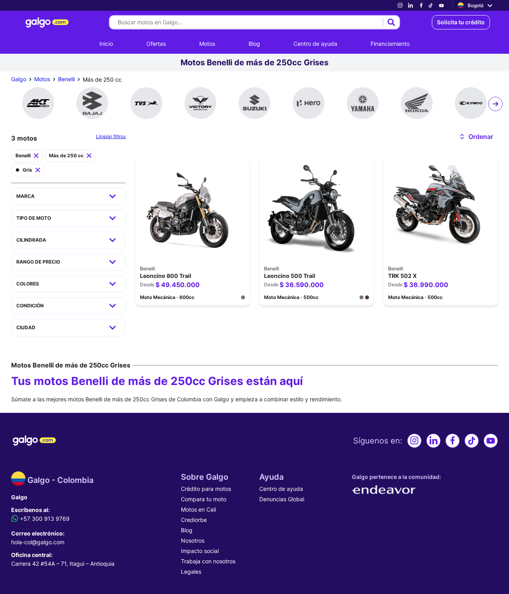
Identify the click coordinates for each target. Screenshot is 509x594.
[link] (400, 5)
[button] (475, 136)
